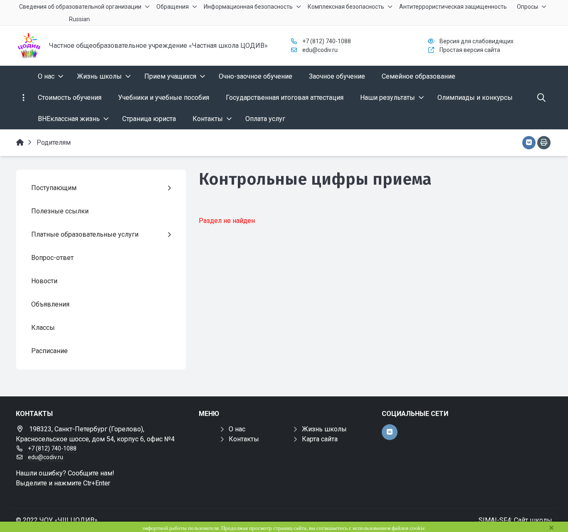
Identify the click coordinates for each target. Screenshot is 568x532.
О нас (237, 429)
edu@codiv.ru (320, 50)
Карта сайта (320, 439)
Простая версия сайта (470, 50)
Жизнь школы (324, 429)
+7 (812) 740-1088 (326, 41)
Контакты (244, 439)
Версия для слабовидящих (477, 41)
